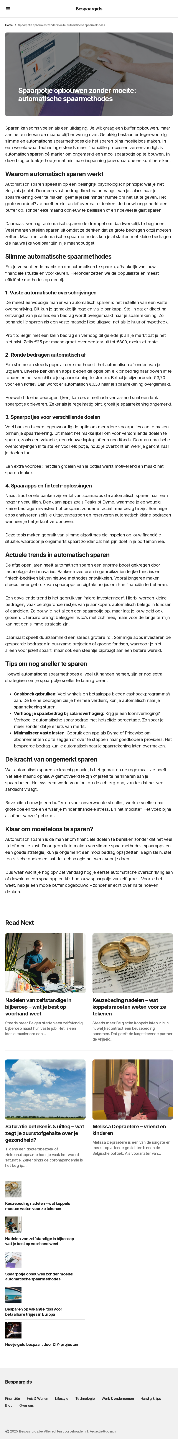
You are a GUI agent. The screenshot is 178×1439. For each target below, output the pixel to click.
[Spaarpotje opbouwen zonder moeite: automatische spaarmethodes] (14, 1260)
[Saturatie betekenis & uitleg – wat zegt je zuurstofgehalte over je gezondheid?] (45, 1089)
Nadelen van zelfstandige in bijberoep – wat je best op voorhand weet (40, 1241)
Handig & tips (151, 1398)
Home (9, 25)
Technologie (85, 1398)
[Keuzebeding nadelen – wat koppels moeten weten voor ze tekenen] (132, 963)
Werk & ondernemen (118, 1398)
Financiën (12, 1398)
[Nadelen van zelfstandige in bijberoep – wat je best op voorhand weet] (45, 963)
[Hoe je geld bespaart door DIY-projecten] (14, 1330)
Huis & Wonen (37, 1398)
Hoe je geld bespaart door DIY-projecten (41, 1344)
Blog (8, 1405)
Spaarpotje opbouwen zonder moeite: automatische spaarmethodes (39, 1276)
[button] (7, 8)
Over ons (26, 1405)
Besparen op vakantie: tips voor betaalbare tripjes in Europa (33, 1311)
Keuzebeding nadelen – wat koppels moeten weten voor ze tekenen (37, 1206)
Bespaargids (89, 8)
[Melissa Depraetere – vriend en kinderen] (132, 1089)
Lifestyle (61, 1398)
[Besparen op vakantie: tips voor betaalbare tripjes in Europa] (14, 1295)
